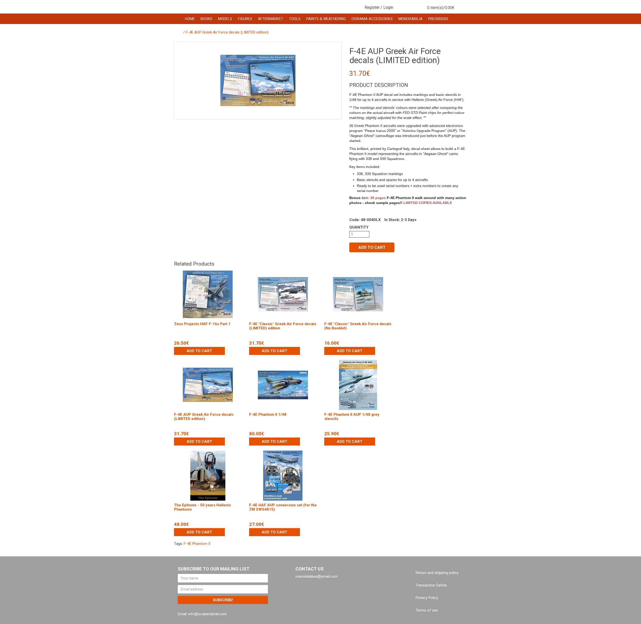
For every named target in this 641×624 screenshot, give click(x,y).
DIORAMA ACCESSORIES (372, 19)
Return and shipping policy (437, 572)
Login (388, 7)
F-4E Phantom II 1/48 (267, 414)
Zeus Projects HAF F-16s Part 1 (202, 324)
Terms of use (427, 610)
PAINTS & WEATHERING (326, 19)
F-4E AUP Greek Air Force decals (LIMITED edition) (227, 32)
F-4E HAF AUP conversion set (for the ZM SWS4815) (283, 507)
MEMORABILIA (410, 19)
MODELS (225, 19)
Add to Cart (372, 247)
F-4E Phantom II (197, 543)
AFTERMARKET (270, 19)
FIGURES (245, 19)
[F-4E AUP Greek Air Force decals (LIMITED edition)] (258, 80)
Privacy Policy (427, 597)
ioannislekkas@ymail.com (316, 576)
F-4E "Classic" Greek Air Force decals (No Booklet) (357, 326)
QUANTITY (359, 227)
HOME (190, 19)
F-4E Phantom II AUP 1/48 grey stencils (351, 416)
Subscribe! (223, 600)
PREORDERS (438, 19)
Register (372, 7)
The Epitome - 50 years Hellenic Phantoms (202, 507)
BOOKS (206, 19)
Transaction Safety (431, 585)
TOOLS (294, 19)
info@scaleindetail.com (207, 614)
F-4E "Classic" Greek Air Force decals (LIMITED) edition (282, 326)
